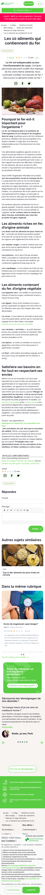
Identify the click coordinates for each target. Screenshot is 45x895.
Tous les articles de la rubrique (14, 657)
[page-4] (27, 742)
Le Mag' (13, 25)
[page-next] (41, 742)
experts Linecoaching (10, 402)
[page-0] (21, 654)
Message (5, 506)
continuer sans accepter (34, 836)
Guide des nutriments (25, 28)
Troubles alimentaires (16, 627)
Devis (25, 834)
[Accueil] (7, 3)
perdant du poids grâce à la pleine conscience (20, 463)
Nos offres (27, 825)
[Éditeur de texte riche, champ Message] (22, 517)
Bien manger (8, 28)
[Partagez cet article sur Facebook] (22, 83)
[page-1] (23, 654)
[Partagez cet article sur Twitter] (29, 83)
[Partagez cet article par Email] (15, 83)
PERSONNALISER (13, 890)
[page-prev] (3, 742)
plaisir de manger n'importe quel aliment (18, 461)
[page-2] (22, 742)
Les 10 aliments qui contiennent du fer (18, 33)
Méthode (6, 825)
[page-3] (24, 742)
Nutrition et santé (26, 25)
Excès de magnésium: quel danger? (21, 624)
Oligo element (7, 51)
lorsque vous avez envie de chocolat (17, 324)
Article (11, 58)
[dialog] (22, 864)
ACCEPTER (31, 890)
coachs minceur (31, 402)
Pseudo (5, 498)
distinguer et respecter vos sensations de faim (21, 424)
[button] (4, 510)
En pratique (7, 829)
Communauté (28, 829)
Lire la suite (7, 727)
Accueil (3, 25)
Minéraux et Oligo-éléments (14, 30)
